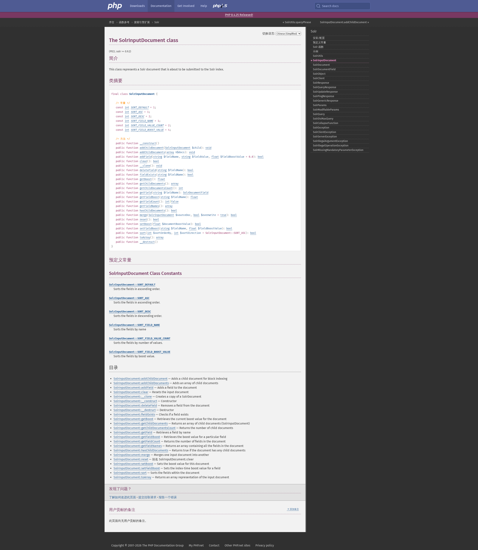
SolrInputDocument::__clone (133, 396)
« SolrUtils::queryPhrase (297, 22)
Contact (214, 545)
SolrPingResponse (323, 96)
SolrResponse (321, 82)
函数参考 (124, 22)
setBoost (146, 224)
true (223, 215)
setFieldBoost (149, 228)
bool (261, 156)
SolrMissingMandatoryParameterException (338, 150)
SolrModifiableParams (326, 109)
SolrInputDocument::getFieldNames (138, 446)
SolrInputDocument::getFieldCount (137, 441)
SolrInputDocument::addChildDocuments (141, 383)
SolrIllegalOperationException (330, 145)
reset (143, 219)
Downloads (137, 6)
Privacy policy (264, 545)
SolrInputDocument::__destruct (135, 410)
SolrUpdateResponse (325, 91)
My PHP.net (196, 545)
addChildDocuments (152, 152)
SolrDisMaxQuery (323, 118)
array (170, 152)
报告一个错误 (168, 497)
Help (204, 6)
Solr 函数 (318, 47)
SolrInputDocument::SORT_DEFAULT (132, 284)
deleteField (148, 170)
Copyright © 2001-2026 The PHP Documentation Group (147, 545)
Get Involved (186, 6)
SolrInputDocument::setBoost (133, 464)
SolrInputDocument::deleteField (135, 405)
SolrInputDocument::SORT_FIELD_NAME (134, 325)
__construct (148, 143)
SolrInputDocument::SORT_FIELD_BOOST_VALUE (139, 352)
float (215, 156)
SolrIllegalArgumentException (330, 141)
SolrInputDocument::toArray (132, 477)
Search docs (330, 6)
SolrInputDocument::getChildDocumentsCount (145, 428)
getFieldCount (149, 201)
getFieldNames (149, 206)
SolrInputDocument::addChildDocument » (344, 22)
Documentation (161, 6)
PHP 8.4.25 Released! (239, 15)
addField (146, 156)
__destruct (147, 242)
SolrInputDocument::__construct (135, 401)
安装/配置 (319, 38)
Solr (156, 22)
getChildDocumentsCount (156, 188)
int (127, 107)
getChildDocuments (152, 183)
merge (143, 215)
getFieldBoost (149, 197)
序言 (111, 22)
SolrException (321, 127)
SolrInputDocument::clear (131, 392)
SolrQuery (319, 114)
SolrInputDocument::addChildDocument (140, 378)
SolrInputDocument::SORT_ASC (129, 298)
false (175, 201)
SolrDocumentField (195, 192)
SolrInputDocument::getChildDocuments (141, 423)
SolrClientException (324, 132)
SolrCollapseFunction (325, 123)
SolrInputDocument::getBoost (133, 419)
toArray (145, 237)
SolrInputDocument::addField (133, 387)
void (208, 147)
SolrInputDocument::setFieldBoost (137, 468)
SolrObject (319, 73)
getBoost (146, 179)
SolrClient (319, 78)
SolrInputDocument (177, 147)
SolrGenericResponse (325, 100)
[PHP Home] (115, 6)
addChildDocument (152, 147)
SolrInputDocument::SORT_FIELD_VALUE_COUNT (139, 338)
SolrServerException (325, 136)
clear (143, 161)
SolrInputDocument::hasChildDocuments (141, 450)
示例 (315, 51)
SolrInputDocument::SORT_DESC (130, 311)
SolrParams (320, 105)
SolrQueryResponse (324, 87)
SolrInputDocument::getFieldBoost (137, 437)
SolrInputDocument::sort (130, 473)
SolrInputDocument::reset (131, 459)
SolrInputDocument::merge (132, 455)
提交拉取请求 (147, 497)
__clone (145, 165)
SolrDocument (321, 64)
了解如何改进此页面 (122, 497)
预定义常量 (319, 42)
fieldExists (148, 174)
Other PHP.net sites (237, 545)
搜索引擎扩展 (142, 22)
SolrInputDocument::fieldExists (134, 414)
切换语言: (268, 33)
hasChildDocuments (152, 210)
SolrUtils (318, 56)
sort (143, 233)
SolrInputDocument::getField (133, 432)
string (157, 156)
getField (146, 192)
